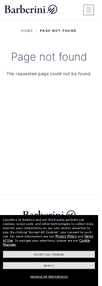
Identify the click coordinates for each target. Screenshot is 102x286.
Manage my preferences (49, 277)
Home (27, 31)
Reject (49, 265)
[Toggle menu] (88, 10)
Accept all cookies (49, 254)
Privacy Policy (66, 236)
